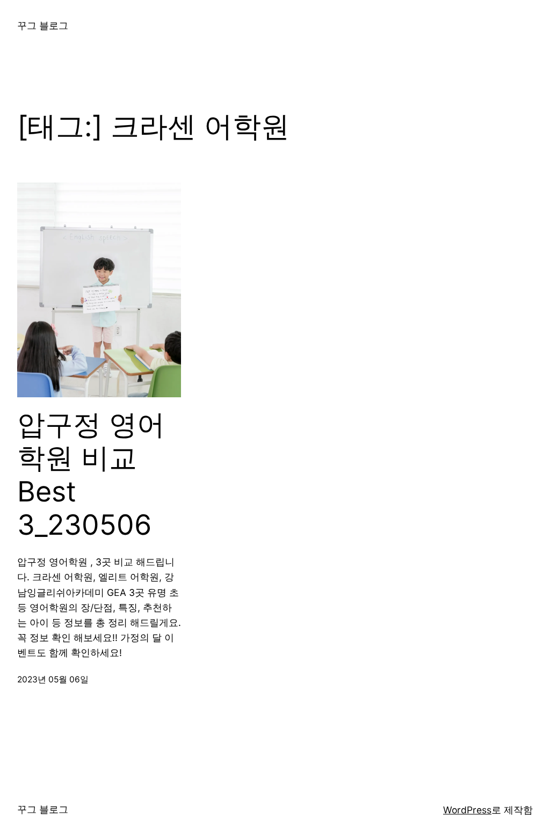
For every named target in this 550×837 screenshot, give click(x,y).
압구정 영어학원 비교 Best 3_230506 (91, 475)
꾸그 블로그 (42, 25)
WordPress (467, 810)
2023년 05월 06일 (53, 679)
